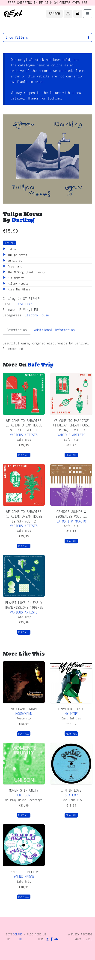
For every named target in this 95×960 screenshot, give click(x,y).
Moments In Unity (24, 790)
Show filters (17, 37)
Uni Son (23, 795)
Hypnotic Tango (71, 709)
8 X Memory (15, 278)
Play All (9, 242)
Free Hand (14, 266)
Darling (23, 219)
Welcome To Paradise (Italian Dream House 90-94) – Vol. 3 (71, 425)
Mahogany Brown (24, 709)
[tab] (16, 330)
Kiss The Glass (18, 289)
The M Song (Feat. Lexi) (25, 272)
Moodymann (23, 714)
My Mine (71, 714)
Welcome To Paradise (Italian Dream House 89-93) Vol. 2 (23, 516)
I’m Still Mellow (24, 872)
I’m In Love (71, 790)
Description (16, 330)
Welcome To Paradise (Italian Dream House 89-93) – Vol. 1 (23, 425)
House (44, 315)
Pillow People (17, 283)
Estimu (11, 249)
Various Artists (24, 435)
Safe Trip (24, 304)
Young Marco (24, 877)
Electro (31, 315)
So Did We (14, 260)
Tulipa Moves (16, 255)
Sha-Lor (71, 795)
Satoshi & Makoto (71, 521)
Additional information (54, 330)
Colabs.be (18, 937)
